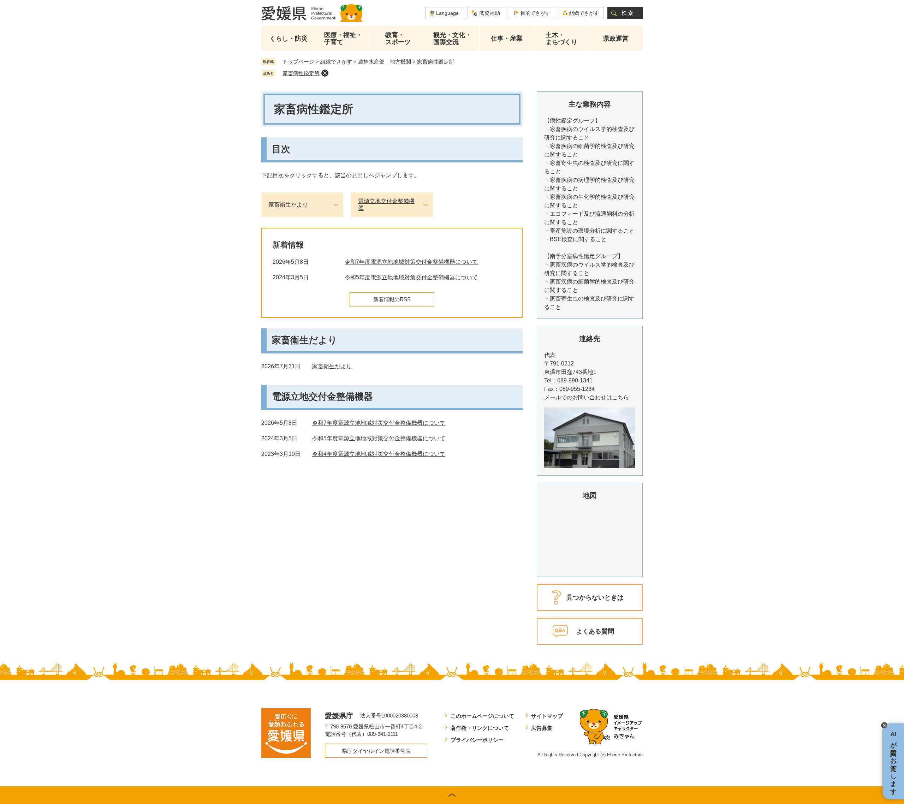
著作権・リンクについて (480, 728)
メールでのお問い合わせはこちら (586, 397)
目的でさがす (535, 13)
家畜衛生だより (288, 205)
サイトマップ (547, 716)
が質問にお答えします (893, 761)
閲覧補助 (490, 13)
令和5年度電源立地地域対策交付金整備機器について (411, 277)
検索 (628, 13)
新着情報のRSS (392, 299)
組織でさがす (584, 13)
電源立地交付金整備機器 (386, 204)
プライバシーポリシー (477, 740)
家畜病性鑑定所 (301, 73)
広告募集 (541, 728)
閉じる (884, 725)
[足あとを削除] (324, 73)
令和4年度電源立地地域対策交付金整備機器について (378, 454)
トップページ (298, 62)
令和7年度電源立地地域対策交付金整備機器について (411, 262)
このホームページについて (482, 716)
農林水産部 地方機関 (384, 62)
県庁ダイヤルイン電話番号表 (376, 751)
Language (447, 13)
